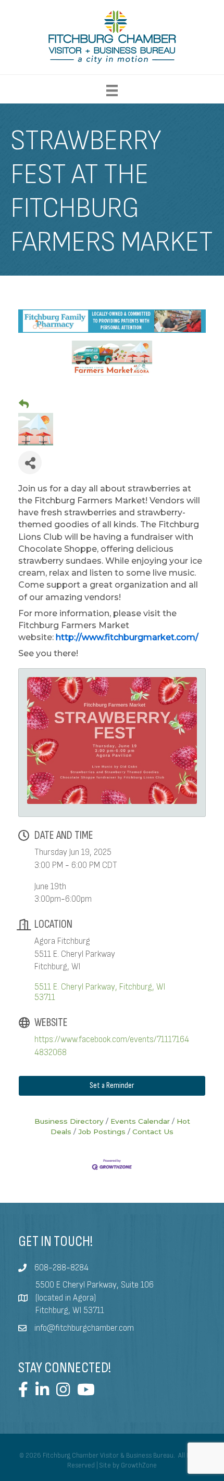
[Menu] (112, 90)
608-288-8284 (61, 1268)
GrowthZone (139, 1465)
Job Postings (102, 1131)
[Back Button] (24, 404)
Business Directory (69, 1121)
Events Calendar (140, 1121)
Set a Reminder (112, 1085)
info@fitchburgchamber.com (84, 1328)
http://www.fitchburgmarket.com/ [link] (127, 637)
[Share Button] (30, 462)
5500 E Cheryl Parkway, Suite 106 (94, 1285)
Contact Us (152, 1131)
